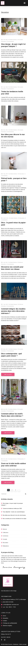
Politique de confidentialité (10, 623)
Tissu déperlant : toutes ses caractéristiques (14, 512)
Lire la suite (7, 374)
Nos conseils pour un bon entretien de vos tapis (14, 518)
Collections (5, 532)
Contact (5, 620)
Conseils (21, 39)
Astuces (21, 262)
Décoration (3, 41)
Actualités (5, 618)
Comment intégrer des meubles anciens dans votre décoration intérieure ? (13, 311)
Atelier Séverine (13, 39)
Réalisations (6, 546)
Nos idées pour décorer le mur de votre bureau (14, 515)
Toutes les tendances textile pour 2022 (12, 508)
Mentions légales (7, 625)
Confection (5, 536)
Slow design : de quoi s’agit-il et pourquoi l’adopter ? (12, 504)
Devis (4, 615)
